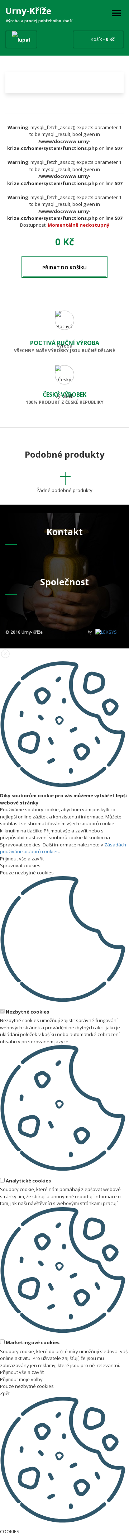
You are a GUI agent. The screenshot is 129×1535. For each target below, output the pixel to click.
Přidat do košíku (64, 267)
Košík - (103, 39)
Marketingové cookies (32, 1342)
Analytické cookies (28, 1180)
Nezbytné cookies (27, 1012)
